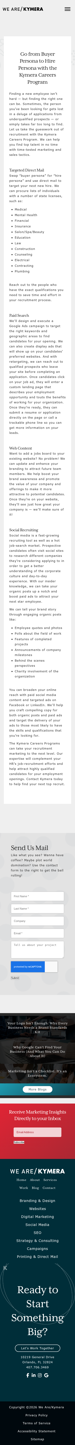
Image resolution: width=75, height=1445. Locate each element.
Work (23, 1188)
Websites (37, 1208)
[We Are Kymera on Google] (46, 1375)
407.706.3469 (37, 1367)
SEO (38, 1232)
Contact (49, 1188)
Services (50, 1180)
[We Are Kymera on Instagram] (40, 1375)
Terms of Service (37, 1423)
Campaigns (37, 1248)
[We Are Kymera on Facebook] (27, 1375)
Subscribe (19, 1142)
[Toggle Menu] (67, 9)
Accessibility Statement (37, 1431)
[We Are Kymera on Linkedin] (34, 1375)
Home (21, 1180)
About (35, 1180)
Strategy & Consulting (37, 1240)
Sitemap (37, 1439)
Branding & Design (37, 1200)
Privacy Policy (36, 1415)
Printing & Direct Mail (37, 1256)
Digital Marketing (37, 1216)
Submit (15, 978)
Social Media (37, 1224)
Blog (35, 1188)
